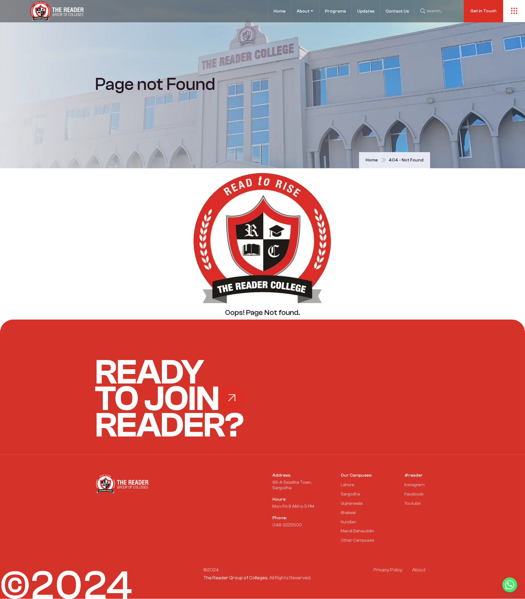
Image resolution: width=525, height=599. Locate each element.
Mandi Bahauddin (357, 531)
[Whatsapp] (509, 584)
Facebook (414, 494)
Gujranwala (352, 503)
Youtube (412, 503)
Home (372, 160)
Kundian (348, 522)
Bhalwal (348, 512)
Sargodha (350, 494)
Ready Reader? (169, 398)
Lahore (347, 484)
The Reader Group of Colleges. (235, 578)
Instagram (414, 484)
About (419, 570)
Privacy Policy (388, 570)
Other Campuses (357, 540)
